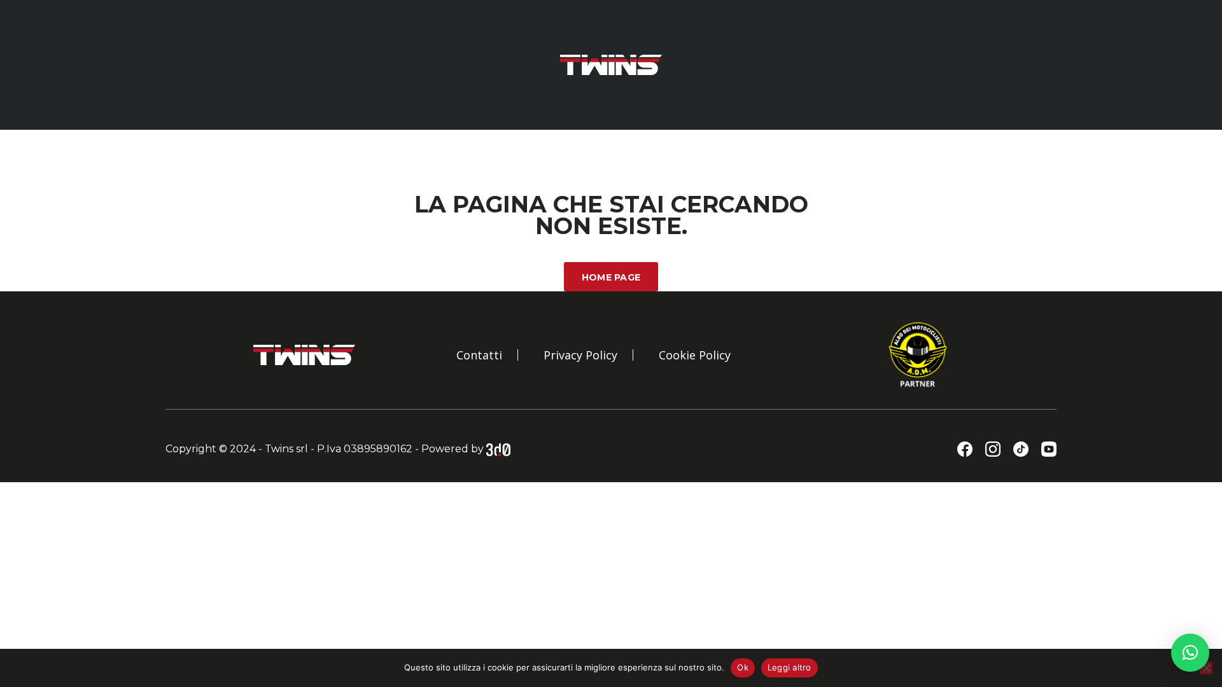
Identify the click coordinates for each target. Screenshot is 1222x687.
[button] (1190, 653)
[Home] (611, 64)
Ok (742, 667)
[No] (1206, 668)
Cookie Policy (695, 355)
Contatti (479, 355)
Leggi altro (789, 667)
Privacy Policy (580, 355)
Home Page (611, 277)
